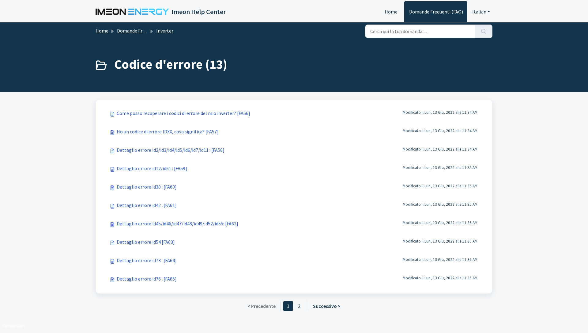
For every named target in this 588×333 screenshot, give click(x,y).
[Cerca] (483, 31)
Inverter (164, 31)
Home (391, 12)
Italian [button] (479, 12)
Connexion (13, 326)
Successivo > (327, 306)
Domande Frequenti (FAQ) (436, 12)
